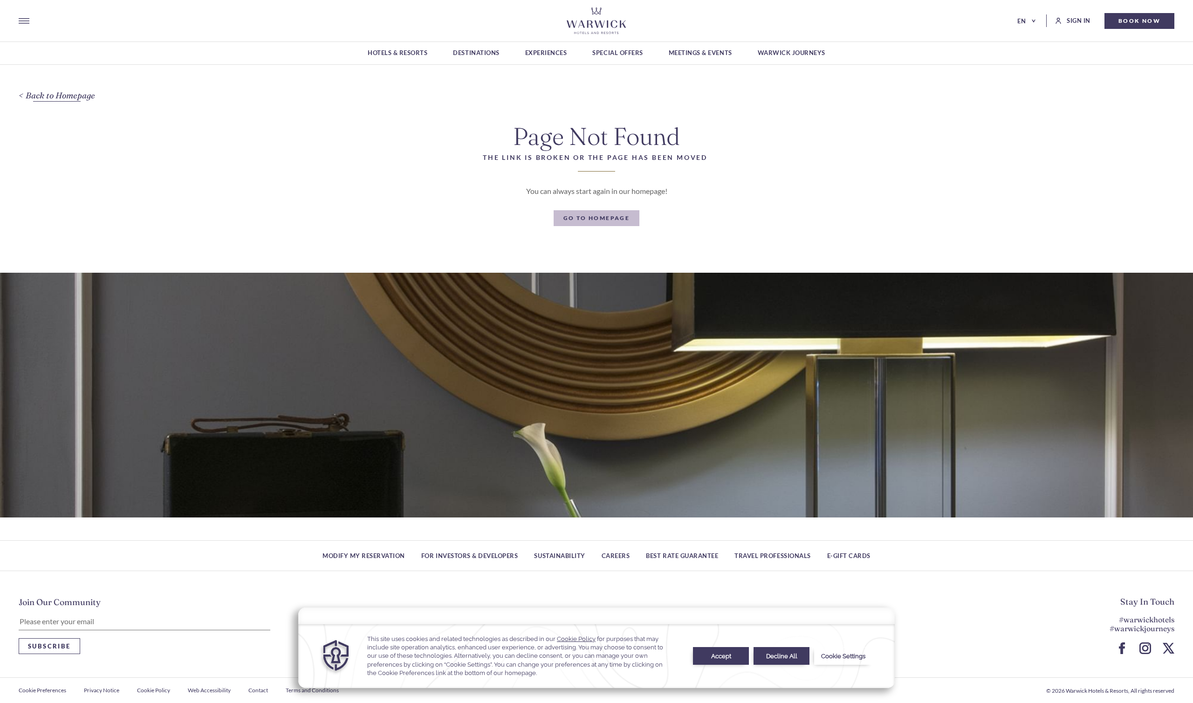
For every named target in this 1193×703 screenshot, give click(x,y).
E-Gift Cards (849, 555)
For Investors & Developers (469, 555)
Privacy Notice (101, 690)
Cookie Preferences (42, 690)
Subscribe (49, 646)
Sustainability (559, 555)
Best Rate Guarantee (682, 555)
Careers (616, 555)
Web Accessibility (209, 690)
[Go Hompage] (596, 20)
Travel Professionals (772, 555)
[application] (596, 647)
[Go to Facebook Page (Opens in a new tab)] (1122, 648)
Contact (258, 690)
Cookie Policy (153, 690)
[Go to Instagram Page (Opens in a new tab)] (1145, 648)
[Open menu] (24, 21)
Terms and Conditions (312, 690)
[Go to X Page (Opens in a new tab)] (1168, 648)
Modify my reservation (363, 555)
